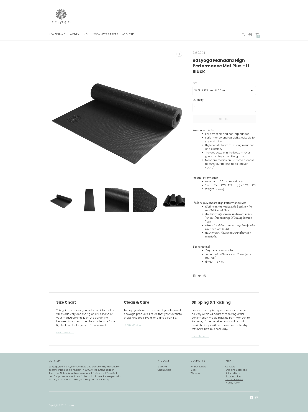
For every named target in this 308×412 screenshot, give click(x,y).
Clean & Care (164, 369)
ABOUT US (128, 34)
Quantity (198, 99)
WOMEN (74, 34)
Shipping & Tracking (236, 369)
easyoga (71, 405)
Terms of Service (234, 379)
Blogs (194, 369)
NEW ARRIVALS (57, 34)
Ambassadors (198, 366)
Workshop (196, 373)
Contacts (230, 366)
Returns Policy (232, 373)
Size (195, 83)
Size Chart (163, 366)
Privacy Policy (232, 382)
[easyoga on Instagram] (256, 397)
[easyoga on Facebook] (251, 397)
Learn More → (65, 332)
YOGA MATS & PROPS (105, 34)
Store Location (233, 376)
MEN (85, 34)
